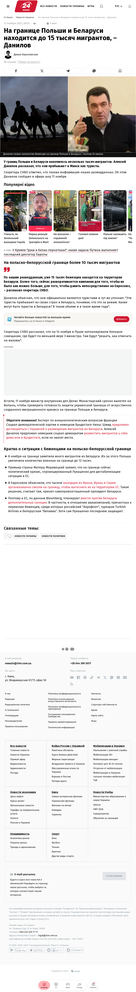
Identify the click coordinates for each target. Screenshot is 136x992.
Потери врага (59, 781)
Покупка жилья (18, 842)
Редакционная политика (17, 705)
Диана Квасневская (26, 54)
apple (36, 950)
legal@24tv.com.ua (47, 935)
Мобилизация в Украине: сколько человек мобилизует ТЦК (109, 776)
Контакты (96, 694)
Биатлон (56, 851)
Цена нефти (16, 796)
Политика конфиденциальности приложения (64, 708)
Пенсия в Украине (20, 822)
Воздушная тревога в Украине (68, 763)
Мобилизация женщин (105, 759)
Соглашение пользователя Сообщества (61, 715)
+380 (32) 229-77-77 (28, 932)
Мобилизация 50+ (102, 754)
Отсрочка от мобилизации (107, 768)
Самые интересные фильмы (67, 796)
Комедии (56, 810)
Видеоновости (18, 763)
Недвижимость (20, 833)
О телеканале (12, 710)
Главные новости (19, 750)
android (18, 950)
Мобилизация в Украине (109, 746)
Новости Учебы (103, 792)
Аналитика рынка (20, 838)
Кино (55, 792)
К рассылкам (114, 876)
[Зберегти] (120, 71)
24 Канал (8, 17)
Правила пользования (16, 726)
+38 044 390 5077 (80, 663)
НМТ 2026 (98, 809)
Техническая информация (61, 727)
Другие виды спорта (63, 856)
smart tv (55, 950)
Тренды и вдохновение (22, 847)
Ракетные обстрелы (62, 750)
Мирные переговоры (63, 759)
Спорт (55, 833)
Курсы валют (17, 801)
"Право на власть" (29, 62)
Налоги (14, 818)
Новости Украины (72, 6)
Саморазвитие (101, 813)
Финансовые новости (22, 805)
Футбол (56, 842)
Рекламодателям (13, 721)
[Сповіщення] (129, 6)
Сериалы (56, 814)
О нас (7, 694)
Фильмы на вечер (61, 805)
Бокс (54, 838)
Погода (14, 772)
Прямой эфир (17, 759)
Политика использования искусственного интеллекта (62, 700)
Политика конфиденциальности (64, 694)
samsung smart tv (75, 950)
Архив (94, 710)
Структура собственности (104, 705)
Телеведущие (12, 716)
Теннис (56, 847)
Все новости (48, 6)
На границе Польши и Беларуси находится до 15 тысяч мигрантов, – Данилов (77, 17)
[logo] (26, 6)
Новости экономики (23, 792)
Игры (91, 6)
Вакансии (96, 699)
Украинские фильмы (63, 801)
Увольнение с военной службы (110, 750)
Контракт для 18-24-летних (108, 763)
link (72, 677)
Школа (97, 804)
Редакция (10, 699)
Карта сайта (97, 716)
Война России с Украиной (68, 746)
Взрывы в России (61, 776)
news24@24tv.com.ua (18, 663)
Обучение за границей (105, 818)
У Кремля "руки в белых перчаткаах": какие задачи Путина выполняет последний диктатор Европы (61, 252)
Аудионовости (18, 768)
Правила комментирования (62, 722)
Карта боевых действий (65, 754)
